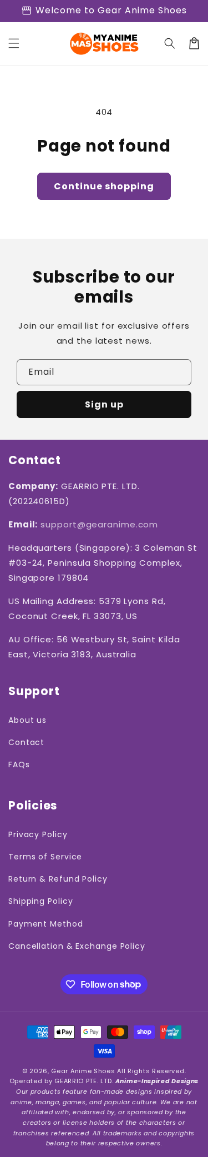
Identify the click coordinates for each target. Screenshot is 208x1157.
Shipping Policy (40, 901)
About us (27, 720)
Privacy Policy (38, 834)
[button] (14, 43)
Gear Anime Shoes (83, 1071)
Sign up (104, 404)
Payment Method (45, 923)
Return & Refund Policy (58, 878)
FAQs (19, 764)
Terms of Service (45, 856)
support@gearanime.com (99, 524)
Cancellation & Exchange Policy (76, 946)
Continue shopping (104, 186)
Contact (26, 742)
